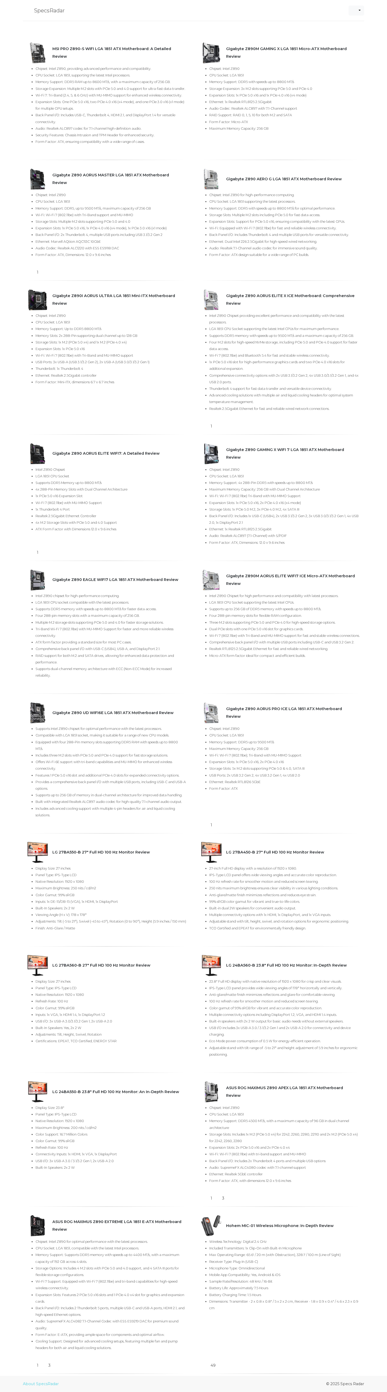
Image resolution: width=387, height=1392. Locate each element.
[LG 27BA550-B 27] (37, 852)
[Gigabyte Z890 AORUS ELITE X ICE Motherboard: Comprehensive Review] (211, 299)
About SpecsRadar (41, 1383)
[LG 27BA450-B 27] (211, 852)
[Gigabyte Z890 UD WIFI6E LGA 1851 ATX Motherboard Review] (37, 712)
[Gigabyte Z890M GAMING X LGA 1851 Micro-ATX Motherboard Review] (211, 52)
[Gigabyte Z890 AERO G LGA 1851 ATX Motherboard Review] (211, 179)
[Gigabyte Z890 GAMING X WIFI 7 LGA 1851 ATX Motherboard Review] (211, 453)
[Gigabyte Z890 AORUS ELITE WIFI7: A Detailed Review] (37, 453)
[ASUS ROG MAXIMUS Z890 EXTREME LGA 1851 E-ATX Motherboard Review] (37, 1225)
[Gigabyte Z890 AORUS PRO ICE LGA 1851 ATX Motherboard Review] (211, 712)
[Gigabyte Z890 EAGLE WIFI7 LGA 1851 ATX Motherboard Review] (37, 579)
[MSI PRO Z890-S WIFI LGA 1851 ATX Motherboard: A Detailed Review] (37, 52)
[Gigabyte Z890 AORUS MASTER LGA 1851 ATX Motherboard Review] (37, 179)
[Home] (25, 26)
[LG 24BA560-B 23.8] (211, 965)
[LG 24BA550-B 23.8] (37, 1091)
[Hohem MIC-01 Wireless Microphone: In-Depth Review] (211, 1225)
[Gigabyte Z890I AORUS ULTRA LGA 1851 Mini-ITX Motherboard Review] (37, 299)
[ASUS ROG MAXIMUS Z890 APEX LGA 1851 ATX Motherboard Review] (211, 1091)
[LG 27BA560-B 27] (37, 965)
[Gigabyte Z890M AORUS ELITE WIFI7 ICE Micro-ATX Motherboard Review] (211, 579)
